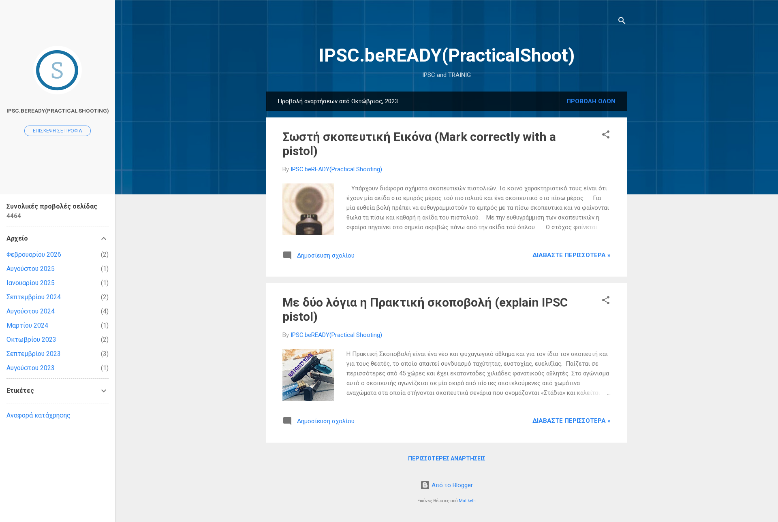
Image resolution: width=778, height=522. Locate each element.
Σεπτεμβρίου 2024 (33, 297)
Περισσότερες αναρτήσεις (446, 458)
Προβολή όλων (591, 101)
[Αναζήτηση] (622, 22)
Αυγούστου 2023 (30, 368)
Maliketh (467, 500)
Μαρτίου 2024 (27, 325)
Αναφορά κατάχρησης (38, 415)
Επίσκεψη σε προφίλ (57, 131)
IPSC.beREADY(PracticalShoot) (447, 55)
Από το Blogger (451, 485)
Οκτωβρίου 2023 (31, 339)
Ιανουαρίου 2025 (30, 283)
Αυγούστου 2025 (30, 269)
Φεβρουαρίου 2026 (33, 254)
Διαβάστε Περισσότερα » (571, 255)
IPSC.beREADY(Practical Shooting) (57, 110)
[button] (606, 136)
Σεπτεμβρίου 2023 (33, 354)
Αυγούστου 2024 (30, 311)
